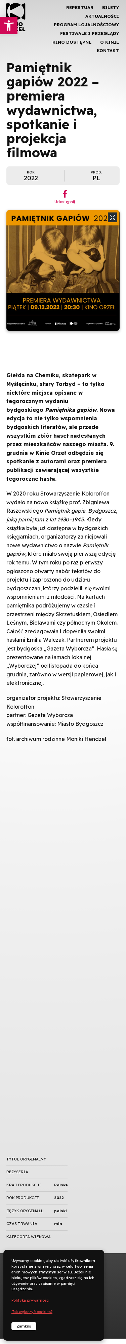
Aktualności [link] (102, 16)
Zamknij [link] (23, 1326)
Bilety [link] (110, 7)
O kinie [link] (109, 42)
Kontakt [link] (108, 50)
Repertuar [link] (79, 7)
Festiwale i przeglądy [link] (89, 33)
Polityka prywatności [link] (30, 1300)
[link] (8, 25)
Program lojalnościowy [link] (86, 24)
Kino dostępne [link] (71, 42)
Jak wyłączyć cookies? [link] (31, 1311)
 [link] (109, 70)
